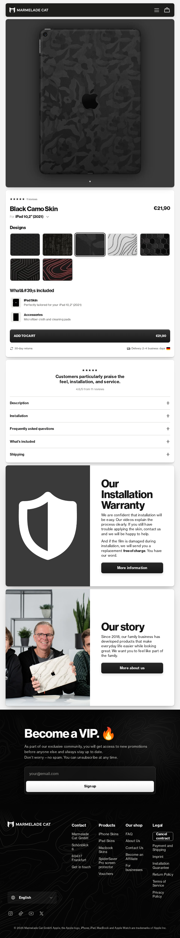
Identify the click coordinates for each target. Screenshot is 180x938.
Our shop (134, 825)
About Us (133, 841)
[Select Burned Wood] (57, 244)
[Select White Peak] (122, 244)
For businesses (134, 868)
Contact (79, 825)
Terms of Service (159, 883)
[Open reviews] (90, 380)
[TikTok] (21, 913)
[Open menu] (156, 10)
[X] (41, 913)
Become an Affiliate (134, 857)
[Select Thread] (25, 269)
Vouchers (106, 874)
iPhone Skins (109, 834)
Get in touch (81, 867)
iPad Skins (107, 841)
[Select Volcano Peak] (57, 269)
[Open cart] (167, 10)
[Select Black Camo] (90, 244)
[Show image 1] (90, 181)
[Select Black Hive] (155, 244)
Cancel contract (163, 836)
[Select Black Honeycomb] (25, 244)
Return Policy (163, 874)
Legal (157, 825)
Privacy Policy (158, 894)
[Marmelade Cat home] (28, 10)
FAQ (129, 834)
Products (107, 825)
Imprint (158, 857)
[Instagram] (11, 913)
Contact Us (134, 848)
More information (132, 568)
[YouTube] (31, 913)
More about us (132, 668)
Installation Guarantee (161, 865)
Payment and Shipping (163, 848)
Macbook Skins (106, 850)
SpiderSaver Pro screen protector (108, 863)
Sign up (90, 786)
